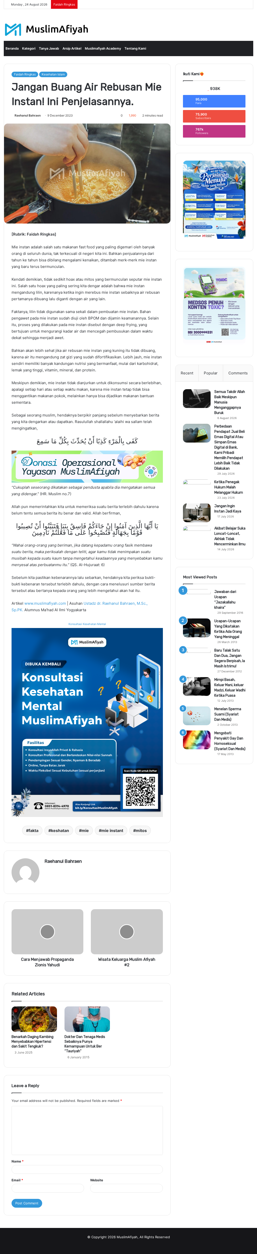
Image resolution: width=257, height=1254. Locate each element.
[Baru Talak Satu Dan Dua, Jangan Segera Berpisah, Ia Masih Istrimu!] (197, 657)
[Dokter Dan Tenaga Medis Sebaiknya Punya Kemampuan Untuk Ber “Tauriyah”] (87, 1019)
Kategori (28, 48)
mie (85, 830)
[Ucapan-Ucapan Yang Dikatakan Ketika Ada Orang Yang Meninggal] (197, 627)
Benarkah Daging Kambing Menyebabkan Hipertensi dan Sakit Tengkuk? (32, 1042)
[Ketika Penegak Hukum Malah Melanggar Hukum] (197, 488)
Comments (238, 373)
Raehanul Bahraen (28, 115)
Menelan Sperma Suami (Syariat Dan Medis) (227, 714)
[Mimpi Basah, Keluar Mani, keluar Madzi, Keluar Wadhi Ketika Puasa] (197, 686)
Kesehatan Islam (53, 74)
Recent (187, 373)
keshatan (60, 830)
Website (96, 1180)
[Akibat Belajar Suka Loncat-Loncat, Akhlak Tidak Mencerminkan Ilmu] (197, 535)
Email (17, 1180)
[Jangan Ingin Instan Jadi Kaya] (197, 512)
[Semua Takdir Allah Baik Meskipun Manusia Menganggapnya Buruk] (197, 398)
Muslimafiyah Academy (103, 48)
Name (18, 1161)
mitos (141, 830)
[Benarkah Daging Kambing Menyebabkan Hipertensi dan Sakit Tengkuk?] (34, 1019)
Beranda (12, 48)
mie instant (112, 830)
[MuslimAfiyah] (46, 30)
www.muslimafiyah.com (45, 603)
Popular (211, 373)
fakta (33, 830)
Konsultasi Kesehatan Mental (87, 624)
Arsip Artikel (71, 48)
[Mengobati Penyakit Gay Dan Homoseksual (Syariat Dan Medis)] (197, 739)
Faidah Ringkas (25, 74)
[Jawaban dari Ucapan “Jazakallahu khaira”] (197, 598)
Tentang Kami (135, 48)
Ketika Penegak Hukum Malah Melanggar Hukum (228, 487)
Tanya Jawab (49, 48)
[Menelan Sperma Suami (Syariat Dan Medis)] (197, 715)
